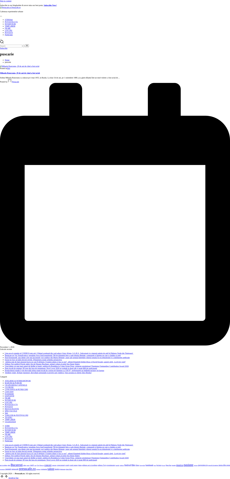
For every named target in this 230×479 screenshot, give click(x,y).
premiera (2, 469)
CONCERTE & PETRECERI (16, 389)
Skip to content (5, 1)
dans (80, 465)
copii (67, 465)
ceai (35, 465)
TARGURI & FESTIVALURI (16, 415)
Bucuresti (17, 465)
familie (117, 465)
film (133, 465)
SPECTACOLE (11, 411)
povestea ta (203, 465)
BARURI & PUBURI (13, 383)
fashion (122, 465)
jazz (155, 465)
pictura (196, 465)
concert (48, 465)
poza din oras (224, 465)
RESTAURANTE (12, 409)
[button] (24, 46)
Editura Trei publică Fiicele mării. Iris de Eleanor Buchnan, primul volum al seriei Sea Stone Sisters (42, 364)
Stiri (8, 68)
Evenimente (9, 394)
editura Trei (102, 465)
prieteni (38, 469)
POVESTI (9, 407)
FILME (8, 398)
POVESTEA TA (11, 404)
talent (51, 468)
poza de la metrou (213, 465)
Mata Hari (168, 465)
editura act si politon (89, 465)
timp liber (69, 469)
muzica (179, 465)
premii (8, 469)
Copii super (9, 392)
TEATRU (8, 417)
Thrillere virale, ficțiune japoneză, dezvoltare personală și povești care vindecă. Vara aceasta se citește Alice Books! (48, 373)
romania (44, 469)
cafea (24, 465)
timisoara (62, 469)
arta (9, 465)
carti (32, 465)
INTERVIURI (10, 400)
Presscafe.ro (16, 7)
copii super (73, 465)
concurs (54, 465)
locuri (163, 465)
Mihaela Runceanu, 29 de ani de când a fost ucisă (20, 73)
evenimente (110, 465)
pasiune (188, 465)
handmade (149, 465)
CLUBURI (9, 387)
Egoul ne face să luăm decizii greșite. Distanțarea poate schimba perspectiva (33, 360)
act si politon (3, 465)
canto (27, 465)
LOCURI (8, 402)
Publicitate (9, 441)
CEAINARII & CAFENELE (16, 385)
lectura (158, 465)
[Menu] (1, 16)
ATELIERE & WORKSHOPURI (18, 381)
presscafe (15, 469)
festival (127, 465)
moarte (174, 465)
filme (137, 465)
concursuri (61, 465)
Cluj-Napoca (40, 465)
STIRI (7, 426)
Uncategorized (10, 422)
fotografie (142, 465)
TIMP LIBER (10, 420)
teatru (57, 469)
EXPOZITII (9, 396)
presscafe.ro (27, 469)
